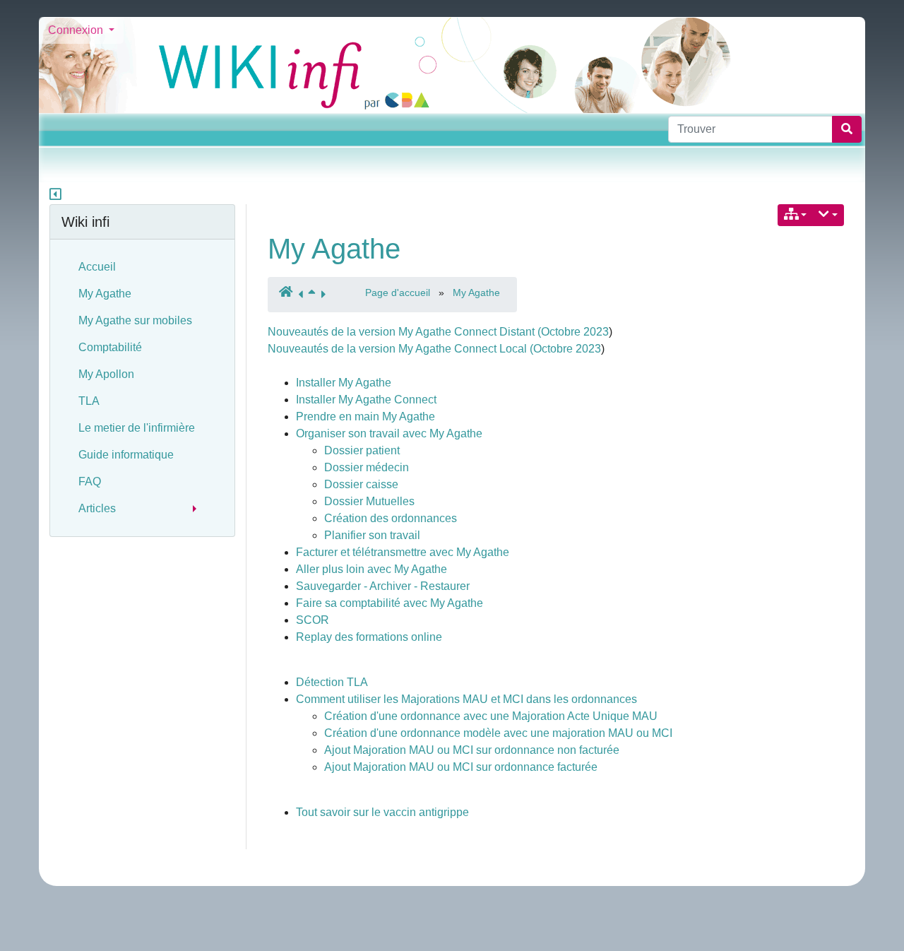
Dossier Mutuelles (369, 501)
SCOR (312, 620)
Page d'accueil (397, 292)
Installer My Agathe (343, 383)
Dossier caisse (361, 484)
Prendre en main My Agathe (365, 416)
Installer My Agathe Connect (366, 400)
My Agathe (334, 248)
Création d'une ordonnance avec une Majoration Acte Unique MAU (491, 716)
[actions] (828, 215)
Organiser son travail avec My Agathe (389, 433)
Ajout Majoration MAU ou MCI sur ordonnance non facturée (471, 750)
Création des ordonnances (390, 518)
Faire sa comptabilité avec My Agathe (389, 603)
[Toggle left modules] (55, 195)
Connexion (77, 30)
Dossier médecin (366, 467)
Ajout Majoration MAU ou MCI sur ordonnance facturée (460, 767)
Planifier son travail (372, 535)
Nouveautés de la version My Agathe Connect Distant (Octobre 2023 (438, 332)
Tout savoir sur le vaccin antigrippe (382, 812)
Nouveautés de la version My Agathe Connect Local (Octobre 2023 (434, 349)
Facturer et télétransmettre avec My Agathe (402, 552)
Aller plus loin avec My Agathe (371, 569)
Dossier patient (362, 450)
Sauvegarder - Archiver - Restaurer (383, 586)
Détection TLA (332, 682)
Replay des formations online (369, 637)
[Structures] (796, 215)
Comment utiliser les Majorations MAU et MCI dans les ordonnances (466, 699)
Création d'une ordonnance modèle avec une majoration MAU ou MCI (498, 733)
